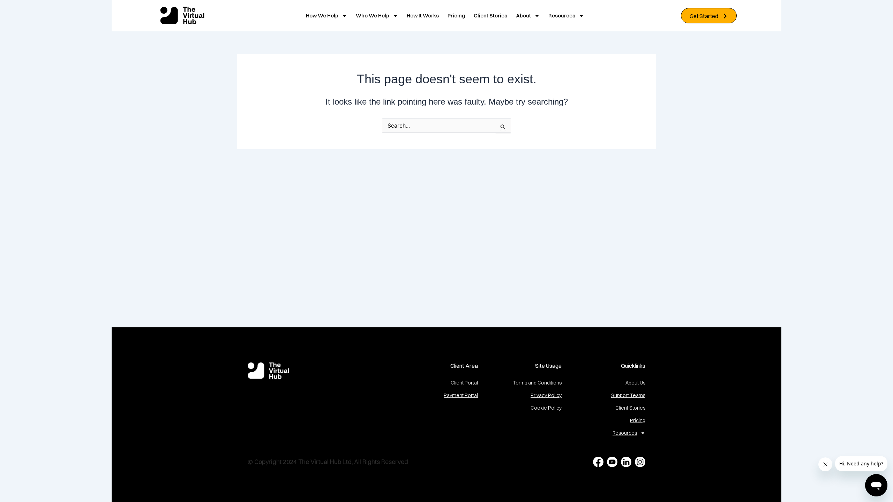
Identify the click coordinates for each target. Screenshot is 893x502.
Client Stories (490, 15)
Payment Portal (461, 395)
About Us (635, 383)
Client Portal (464, 383)
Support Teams (628, 395)
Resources (561, 15)
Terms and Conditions (537, 383)
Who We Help (372, 15)
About (523, 15)
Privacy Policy (546, 395)
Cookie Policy (546, 408)
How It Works (423, 15)
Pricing (456, 15)
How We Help (322, 15)
